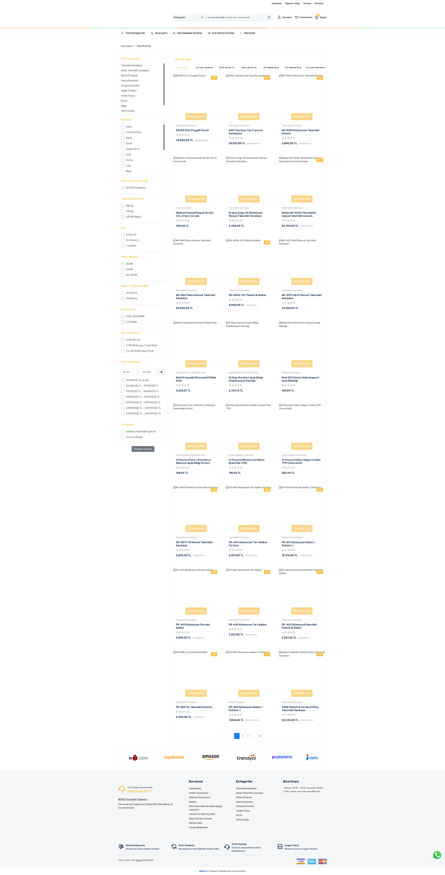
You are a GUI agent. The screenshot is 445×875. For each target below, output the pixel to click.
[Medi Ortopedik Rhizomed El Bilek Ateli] (196, 340)
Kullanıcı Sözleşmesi (199, 797)
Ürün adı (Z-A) (248, 67)
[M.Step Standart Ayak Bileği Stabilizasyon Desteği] (249, 340)
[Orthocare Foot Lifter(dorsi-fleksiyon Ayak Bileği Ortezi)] (196, 422)
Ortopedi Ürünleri (130, 85)
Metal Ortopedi (129, 75)
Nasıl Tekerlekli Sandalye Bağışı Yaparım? (205, 808)
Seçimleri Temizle (143, 449)
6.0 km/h (131, 234)
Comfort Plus (133, 132)
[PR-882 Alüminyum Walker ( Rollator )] (249, 670)
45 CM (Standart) (136, 187)
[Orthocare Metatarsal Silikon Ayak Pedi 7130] (249, 422)
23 (260, 736)
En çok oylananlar (315, 67)
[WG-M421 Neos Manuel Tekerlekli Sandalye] (196, 258)
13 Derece (131, 298)
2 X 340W (131, 321)
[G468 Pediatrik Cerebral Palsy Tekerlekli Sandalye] (302, 670)
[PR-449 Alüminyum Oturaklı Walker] (196, 587)
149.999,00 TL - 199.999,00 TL (143, 396)
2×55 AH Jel (133, 339)
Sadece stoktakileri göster (141, 431)
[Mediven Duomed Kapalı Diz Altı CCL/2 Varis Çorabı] (196, 175)
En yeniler (182, 67)
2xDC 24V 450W (135, 316)
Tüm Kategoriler (135, 33)
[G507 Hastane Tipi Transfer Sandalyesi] (249, 93)
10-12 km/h (132, 240)
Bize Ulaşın (291, 781)
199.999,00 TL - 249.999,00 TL (143, 402)
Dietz (129, 137)
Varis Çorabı (127, 110)
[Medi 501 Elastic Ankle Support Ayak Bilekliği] (302, 340)
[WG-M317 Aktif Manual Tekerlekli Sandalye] (302, 258)
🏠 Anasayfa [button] (159, 33)
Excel (129, 143)
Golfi (128, 154)
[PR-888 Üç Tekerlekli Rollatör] (196, 670)
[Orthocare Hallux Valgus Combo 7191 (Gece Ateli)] (302, 422)
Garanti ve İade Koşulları (202, 814)
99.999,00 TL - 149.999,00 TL (142, 391)
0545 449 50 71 (139, 791)
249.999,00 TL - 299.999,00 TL (143, 408)
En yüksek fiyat (293, 67)
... (254, 736)
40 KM (129, 263)
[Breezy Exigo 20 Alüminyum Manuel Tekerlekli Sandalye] (249, 175)
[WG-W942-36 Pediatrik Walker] (249, 258)
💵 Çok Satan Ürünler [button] (221, 33)
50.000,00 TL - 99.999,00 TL (142, 385)
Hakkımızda (195, 788)
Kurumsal (196, 781)
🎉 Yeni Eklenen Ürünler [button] (187, 33)
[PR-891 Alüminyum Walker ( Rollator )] (302, 505)
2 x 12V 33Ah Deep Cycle (140, 351)
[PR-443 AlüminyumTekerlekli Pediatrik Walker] (302, 587)
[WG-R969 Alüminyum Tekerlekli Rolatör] (302, 93)
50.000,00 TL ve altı (137, 380)
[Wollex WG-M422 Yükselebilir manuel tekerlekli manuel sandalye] (302, 175)
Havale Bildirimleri (198, 827)
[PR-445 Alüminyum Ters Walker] (249, 587)
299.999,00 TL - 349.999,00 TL (143, 413)
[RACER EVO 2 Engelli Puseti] (196, 93)
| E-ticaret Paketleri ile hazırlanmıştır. (222, 871)
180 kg (129, 205)
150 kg (129, 211)
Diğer (124, 105)
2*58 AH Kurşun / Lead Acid (141, 345)
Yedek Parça (128, 95)
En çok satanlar (204, 67)
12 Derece (131, 292)
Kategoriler (244, 781)
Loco (128, 165)
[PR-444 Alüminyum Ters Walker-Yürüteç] (249, 505)
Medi (128, 171)
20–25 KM (131, 275)
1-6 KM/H (131, 245)
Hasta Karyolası (129, 80)
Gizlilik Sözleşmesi (198, 793)
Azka (129, 126)
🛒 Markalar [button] (248, 33)
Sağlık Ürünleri (129, 90)
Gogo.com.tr (133, 149)
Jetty (129, 160)
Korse (124, 100)
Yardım (307, 3)
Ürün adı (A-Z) (226, 67)
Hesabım (277, 3)
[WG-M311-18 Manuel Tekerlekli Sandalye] (196, 505)
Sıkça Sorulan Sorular (200, 818)
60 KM (129, 269)
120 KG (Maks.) (134, 216)
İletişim (319, 3)
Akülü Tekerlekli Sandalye (135, 70)
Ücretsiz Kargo (134, 437)
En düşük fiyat (271, 67)
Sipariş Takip (292, 3)
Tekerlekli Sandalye (131, 65)
